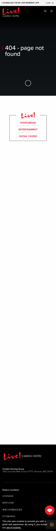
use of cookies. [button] (13, 527)
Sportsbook (28, 122)
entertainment (28, 129)
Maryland (8, 503)
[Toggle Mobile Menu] (51, 11)
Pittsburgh (8, 516)
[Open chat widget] (50, 510)
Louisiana (7, 496)
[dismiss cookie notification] (51, 524)
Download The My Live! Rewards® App (21, 3)
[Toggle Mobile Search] (45, 11)
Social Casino (28, 136)
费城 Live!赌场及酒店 (12, 509)
